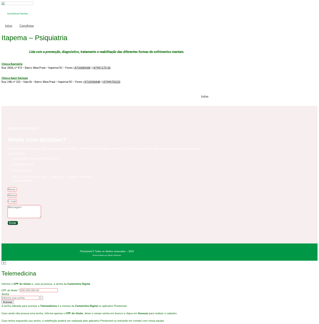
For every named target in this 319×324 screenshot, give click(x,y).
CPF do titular (10, 290)
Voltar (205, 96)
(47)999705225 (111, 81)
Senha (5, 294)
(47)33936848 (91, 81)
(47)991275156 (101, 67)
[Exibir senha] (41, 298)
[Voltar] (210, 95)
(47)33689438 (82, 67)
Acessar (7, 301)
